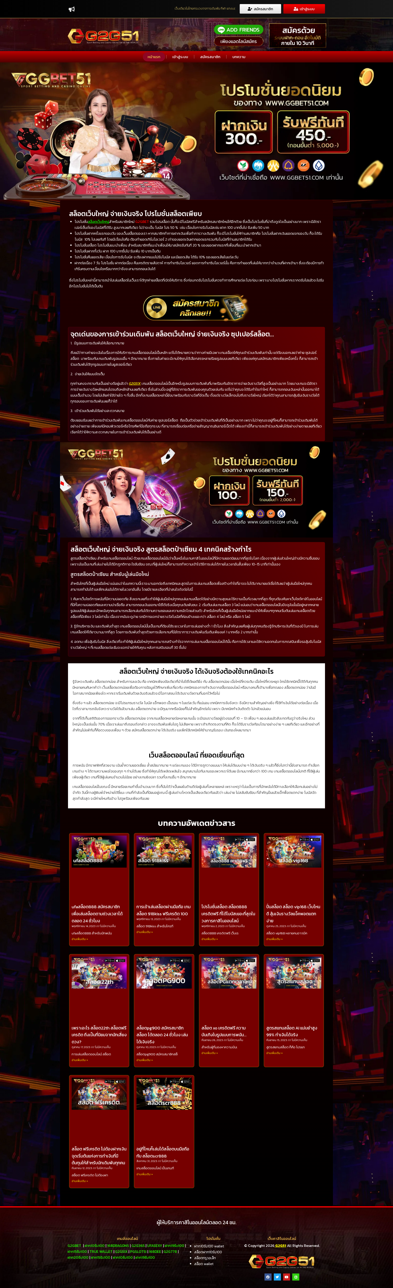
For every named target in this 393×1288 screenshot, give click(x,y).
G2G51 (280, 1245)
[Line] (295, 1277)
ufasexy (154, 1245)
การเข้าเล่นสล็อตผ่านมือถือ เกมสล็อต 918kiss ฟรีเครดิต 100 (163, 910)
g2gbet (74, 1245)
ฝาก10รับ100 (95, 1245)
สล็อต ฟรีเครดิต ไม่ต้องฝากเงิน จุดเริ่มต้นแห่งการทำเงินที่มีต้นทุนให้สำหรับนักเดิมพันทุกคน (99, 1156)
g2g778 (170, 1251)
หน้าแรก (154, 57)
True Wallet (101, 1251)
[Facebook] (268, 1277)
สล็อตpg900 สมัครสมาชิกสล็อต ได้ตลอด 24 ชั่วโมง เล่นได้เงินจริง (162, 1035)
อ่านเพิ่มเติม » (80, 939)
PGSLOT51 (138, 1251)
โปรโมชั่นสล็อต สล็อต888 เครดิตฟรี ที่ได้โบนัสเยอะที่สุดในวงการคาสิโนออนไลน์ (228, 913)
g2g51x (121, 1251)
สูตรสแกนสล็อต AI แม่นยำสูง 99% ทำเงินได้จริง (291, 1031)
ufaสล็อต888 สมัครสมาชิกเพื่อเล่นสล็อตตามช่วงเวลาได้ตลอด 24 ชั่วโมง (97, 913)
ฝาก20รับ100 (78, 1257)
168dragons (118, 1245)
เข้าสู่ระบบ (180, 57)
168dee (155, 1251)
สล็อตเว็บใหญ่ (98, 221)
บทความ (238, 57)
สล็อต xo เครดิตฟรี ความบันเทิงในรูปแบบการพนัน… (224, 1031)
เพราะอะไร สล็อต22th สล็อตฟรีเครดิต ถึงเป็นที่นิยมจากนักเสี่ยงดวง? (99, 1035)
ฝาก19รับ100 (174, 1245)
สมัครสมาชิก (210, 57)
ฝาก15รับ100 (77, 1251)
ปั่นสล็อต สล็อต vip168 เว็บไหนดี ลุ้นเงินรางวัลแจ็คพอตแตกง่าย (293, 913)
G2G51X (135, 383)
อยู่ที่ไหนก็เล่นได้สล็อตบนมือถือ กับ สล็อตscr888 (162, 1152)
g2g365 (138, 1245)
